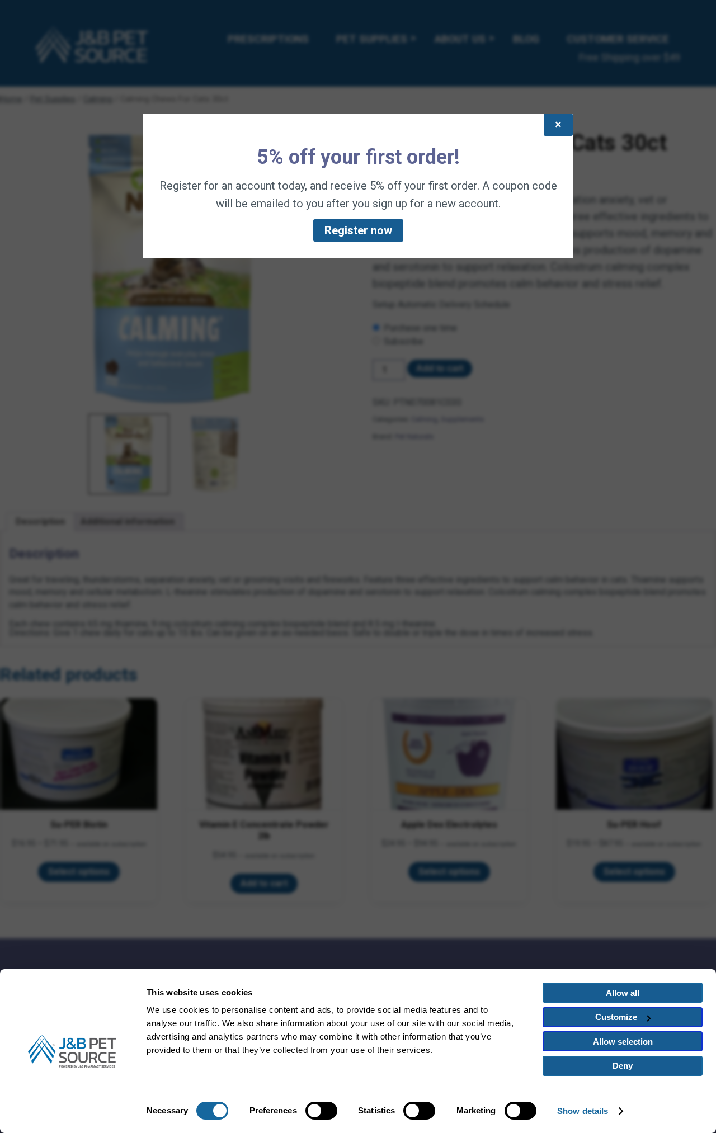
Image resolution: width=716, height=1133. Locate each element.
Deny (623, 1065)
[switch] (321, 1111)
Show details (582, 1111)
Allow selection (623, 1041)
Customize (616, 1017)
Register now (358, 230)
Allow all (622, 993)
